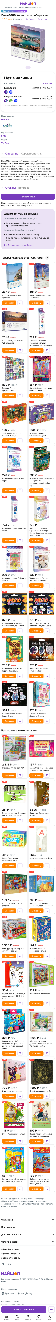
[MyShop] (10, 1275)
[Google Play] (25, 1293)
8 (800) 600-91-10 (10, 1249)
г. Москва (47, 83)
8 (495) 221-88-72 (10, 1253)
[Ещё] (51, 1309)
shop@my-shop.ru (10, 1257)
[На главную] (28, 5)
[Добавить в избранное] (20, 303)
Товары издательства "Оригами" (22, 257)
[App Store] (7, 1293)
